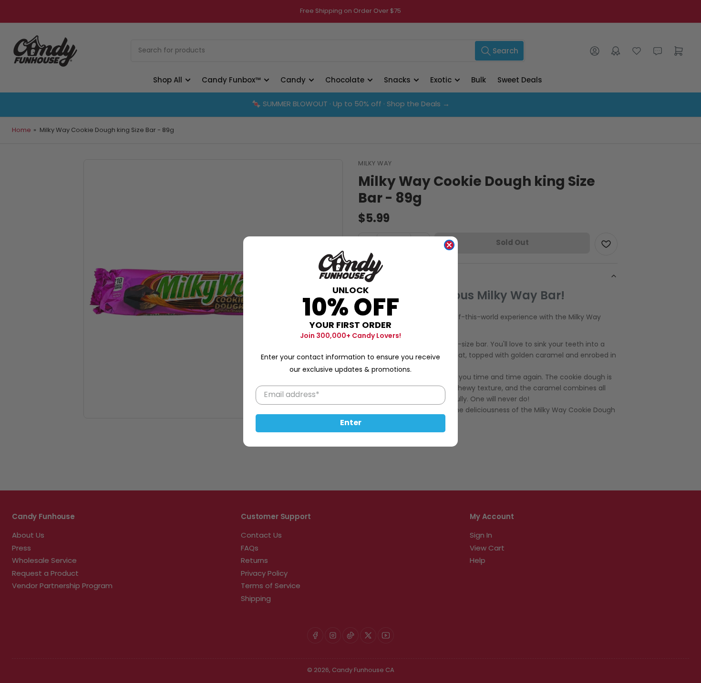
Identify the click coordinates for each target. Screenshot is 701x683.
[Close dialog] (449, 245)
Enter (350, 423)
